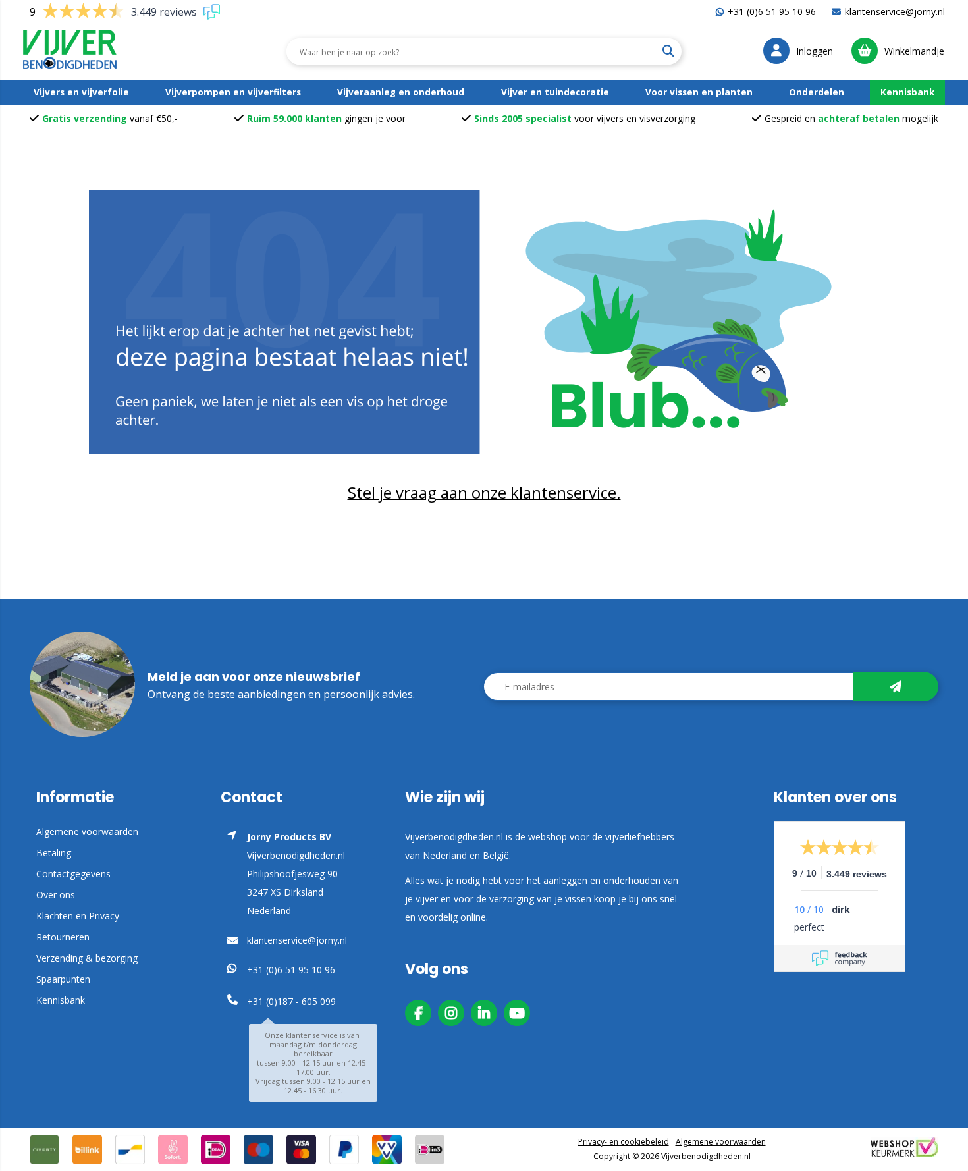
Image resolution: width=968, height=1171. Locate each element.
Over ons (55, 894)
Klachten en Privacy (77, 916)
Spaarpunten (63, 979)
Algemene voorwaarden (87, 831)
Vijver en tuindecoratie (555, 92)
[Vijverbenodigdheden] (70, 51)
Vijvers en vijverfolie (81, 92)
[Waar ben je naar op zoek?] (668, 51)
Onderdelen (816, 92)
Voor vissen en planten (699, 92)
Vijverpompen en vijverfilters (233, 92)
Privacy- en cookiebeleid (623, 1141)
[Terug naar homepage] (484, 322)
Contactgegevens (73, 873)
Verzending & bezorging (87, 958)
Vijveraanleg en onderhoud (400, 92)
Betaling (53, 852)
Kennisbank (907, 92)
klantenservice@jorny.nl (895, 11)
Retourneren (63, 937)
